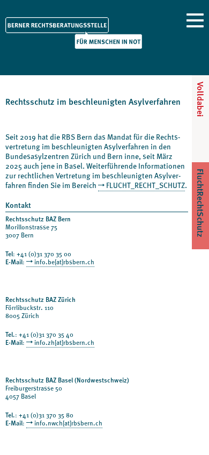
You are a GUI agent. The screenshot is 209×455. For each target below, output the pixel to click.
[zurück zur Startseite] (74, 32)
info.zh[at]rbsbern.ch (64, 342)
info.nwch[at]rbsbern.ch (68, 423)
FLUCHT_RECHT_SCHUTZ (145, 185)
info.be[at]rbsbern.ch (64, 261)
